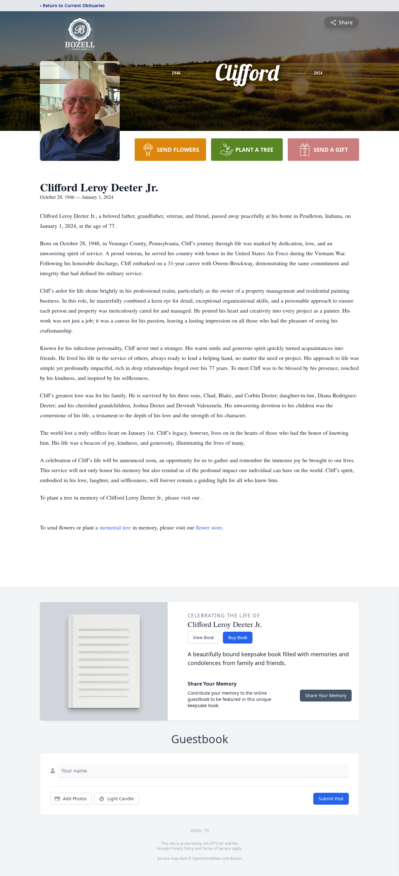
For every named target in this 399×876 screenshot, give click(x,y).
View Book (203, 637)
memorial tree (115, 527)
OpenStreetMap (206, 858)
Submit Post (331, 799)
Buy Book (237, 637)
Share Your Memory (325, 695)
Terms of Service (216, 848)
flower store (209, 527)
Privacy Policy (182, 848)
